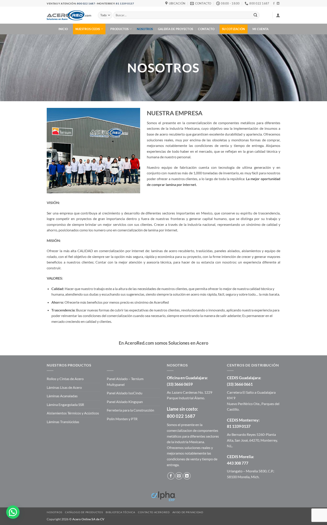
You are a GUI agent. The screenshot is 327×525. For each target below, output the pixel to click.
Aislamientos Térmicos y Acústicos (73, 413)
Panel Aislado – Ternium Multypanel (125, 382)
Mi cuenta (260, 29)
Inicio (63, 29)
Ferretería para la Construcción (130, 410)
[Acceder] (278, 15)
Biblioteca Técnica (120, 512)
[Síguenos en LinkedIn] (278, 3)
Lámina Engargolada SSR (65, 404)
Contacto (206, 29)
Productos (119, 29)
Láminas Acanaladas (62, 396)
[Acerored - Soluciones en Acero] (69, 15)
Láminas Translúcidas (63, 422)
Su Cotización (233, 29)
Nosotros (145, 29)
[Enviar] (255, 15)
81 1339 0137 (125, 3)
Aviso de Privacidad (187, 512)
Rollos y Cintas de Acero (65, 379)
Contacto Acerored (154, 512)
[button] (13, 512)
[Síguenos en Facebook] (273, 3)
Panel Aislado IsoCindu (124, 393)
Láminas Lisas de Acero (64, 387)
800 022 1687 (86, 3)
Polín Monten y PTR (122, 419)
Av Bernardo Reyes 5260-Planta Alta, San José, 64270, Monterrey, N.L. (252, 440)
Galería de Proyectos (175, 29)
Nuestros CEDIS (87, 29)
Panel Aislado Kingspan (125, 401)
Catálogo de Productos (84, 512)
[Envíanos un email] (179, 476)
